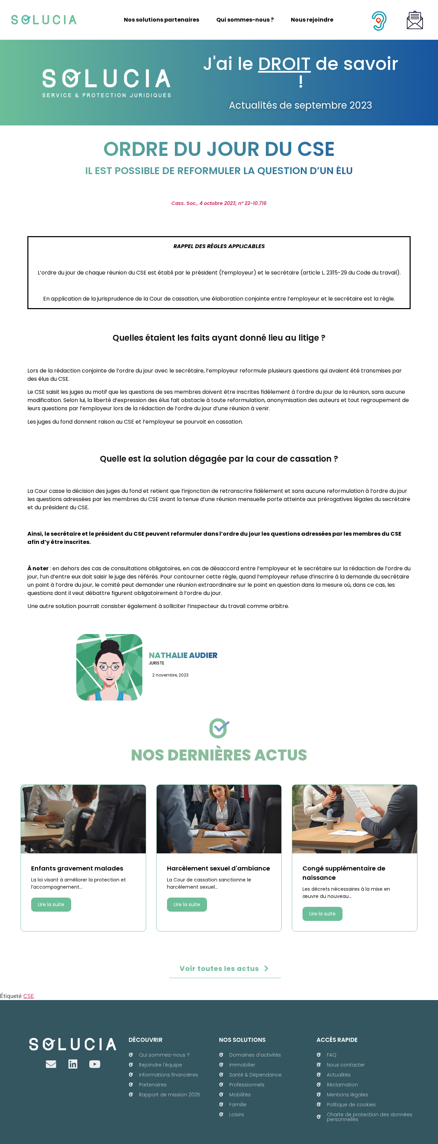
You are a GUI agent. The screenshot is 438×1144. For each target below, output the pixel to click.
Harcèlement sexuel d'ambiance (218, 868)
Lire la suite (51, 904)
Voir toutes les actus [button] (219, 968)
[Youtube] (95, 1064)
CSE (28, 996)
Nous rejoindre (312, 20)
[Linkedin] (73, 1064)
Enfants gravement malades (77, 868)
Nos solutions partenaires (161, 20)
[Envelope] (51, 1064)
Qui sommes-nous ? (245, 20)
